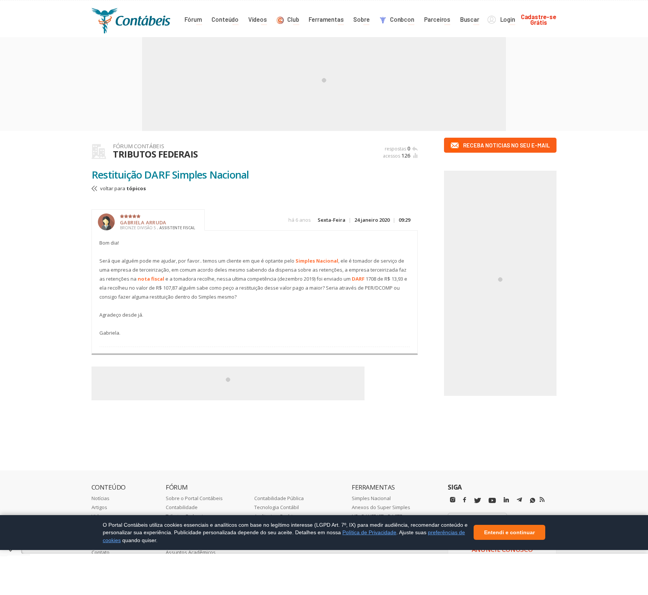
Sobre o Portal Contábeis (194, 498)
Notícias (101, 498)
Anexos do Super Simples (381, 507)
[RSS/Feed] (542, 499)
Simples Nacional (317, 260)
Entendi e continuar (509, 533)
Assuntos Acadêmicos (191, 552)
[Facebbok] (464, 499)
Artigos (99, 507)
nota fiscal (151, 278)
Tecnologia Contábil (276, 507)
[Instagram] (453, 499)
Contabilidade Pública (279, 498)
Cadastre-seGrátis (538, 19)
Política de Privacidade (369, 532)
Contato (101, 552)
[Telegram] (519, 500)
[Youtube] (492, 500)
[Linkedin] (506, 499)
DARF (358, 278)
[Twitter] (477, 500)
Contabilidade (182, 507)
